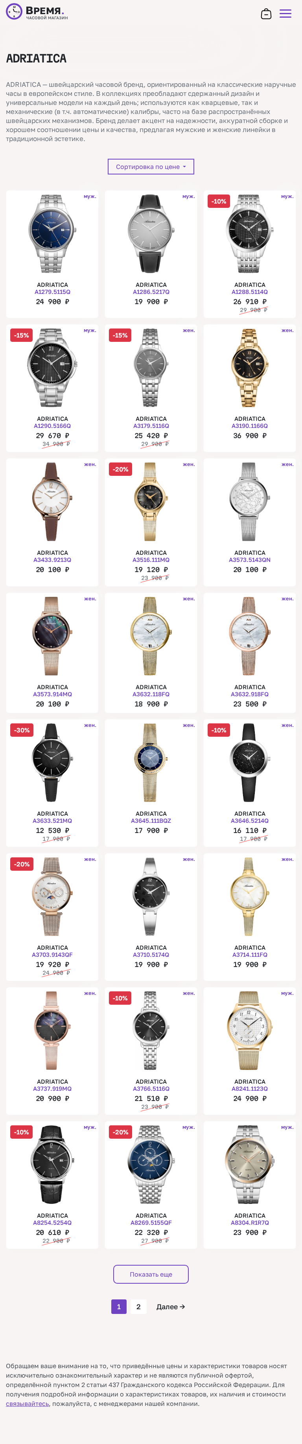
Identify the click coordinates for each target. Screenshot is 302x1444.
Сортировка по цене (148, 167)
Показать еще (151, 1274)
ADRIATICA (52, 288)
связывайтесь (27, 1403)
